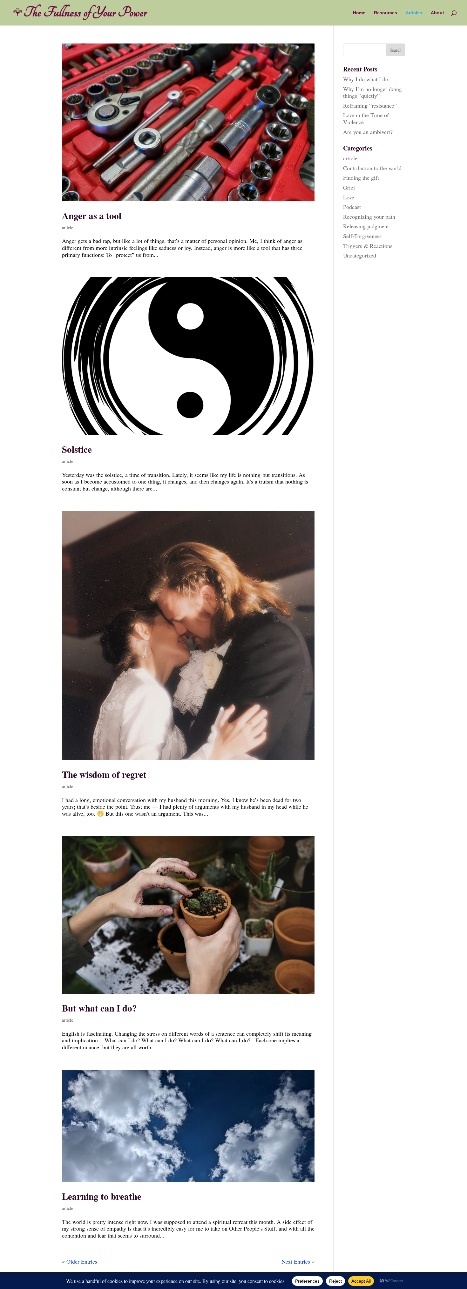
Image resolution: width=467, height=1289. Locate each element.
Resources (385, 12)
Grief (349, 187)
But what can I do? (99, 1008)
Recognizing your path (369, 216)
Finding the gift (361, 177)
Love (348, 197)
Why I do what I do (365, 79)
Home (359, 12)
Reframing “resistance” (370, 105)
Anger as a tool (91, 215)
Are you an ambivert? (368, 132)
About (437, 12)
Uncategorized (359, 255)
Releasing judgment (366, 226)
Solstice (77, 449)
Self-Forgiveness (362, 236)
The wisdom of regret (104, 774)
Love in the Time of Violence (366, 118)
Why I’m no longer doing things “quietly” (372, 92)
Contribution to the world (372, 168)
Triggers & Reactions (367, 246)
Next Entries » (298, 1261)
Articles (414, 12)
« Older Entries (79, 1261)
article (67, 227)
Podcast (352, 206)
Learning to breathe (101, 1196)
